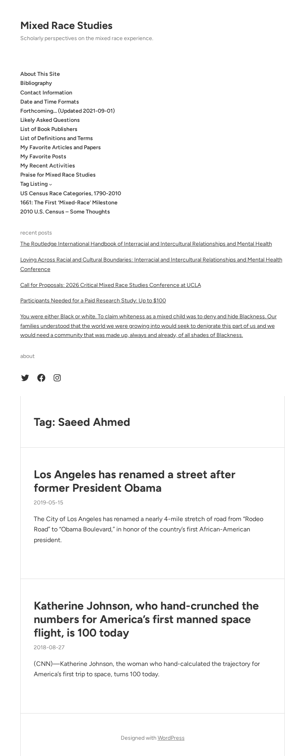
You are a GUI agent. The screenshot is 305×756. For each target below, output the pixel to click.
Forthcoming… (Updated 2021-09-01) (67, 111)
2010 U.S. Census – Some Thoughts (65, 211)
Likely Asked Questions (50, 120)
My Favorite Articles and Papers (60, 147)
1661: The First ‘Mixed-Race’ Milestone (69, 202)
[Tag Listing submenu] (50, 184)
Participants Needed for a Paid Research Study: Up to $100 (93, 300)
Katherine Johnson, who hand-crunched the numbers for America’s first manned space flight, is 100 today (146, 619)
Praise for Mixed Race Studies (58, 174)
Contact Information (46, 92)
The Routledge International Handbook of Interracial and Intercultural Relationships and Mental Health (146, 243)
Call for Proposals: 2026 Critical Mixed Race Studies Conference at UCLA (110, 285)
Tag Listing (34, 184)
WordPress (171, 738)
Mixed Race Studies (66, 25)
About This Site (40, 74)
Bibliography (36, 83)
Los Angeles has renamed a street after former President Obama (135, 481)
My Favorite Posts (43, 156)
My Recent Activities (47, 165)
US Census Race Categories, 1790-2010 (70, 193)
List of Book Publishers (48, 129)
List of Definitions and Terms (56, 138)
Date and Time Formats (49, 101)
